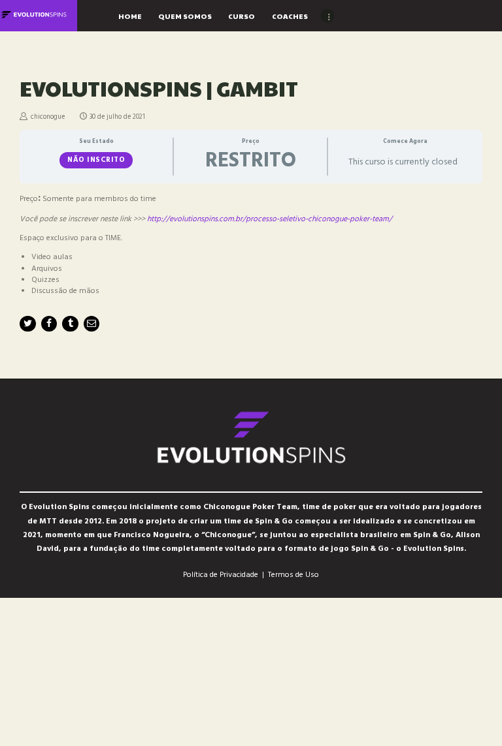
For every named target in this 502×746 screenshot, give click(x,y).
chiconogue (48, 117)
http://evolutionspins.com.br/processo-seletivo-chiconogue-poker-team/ (269, 219)
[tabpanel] (251, 244)
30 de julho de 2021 (117, 117)
